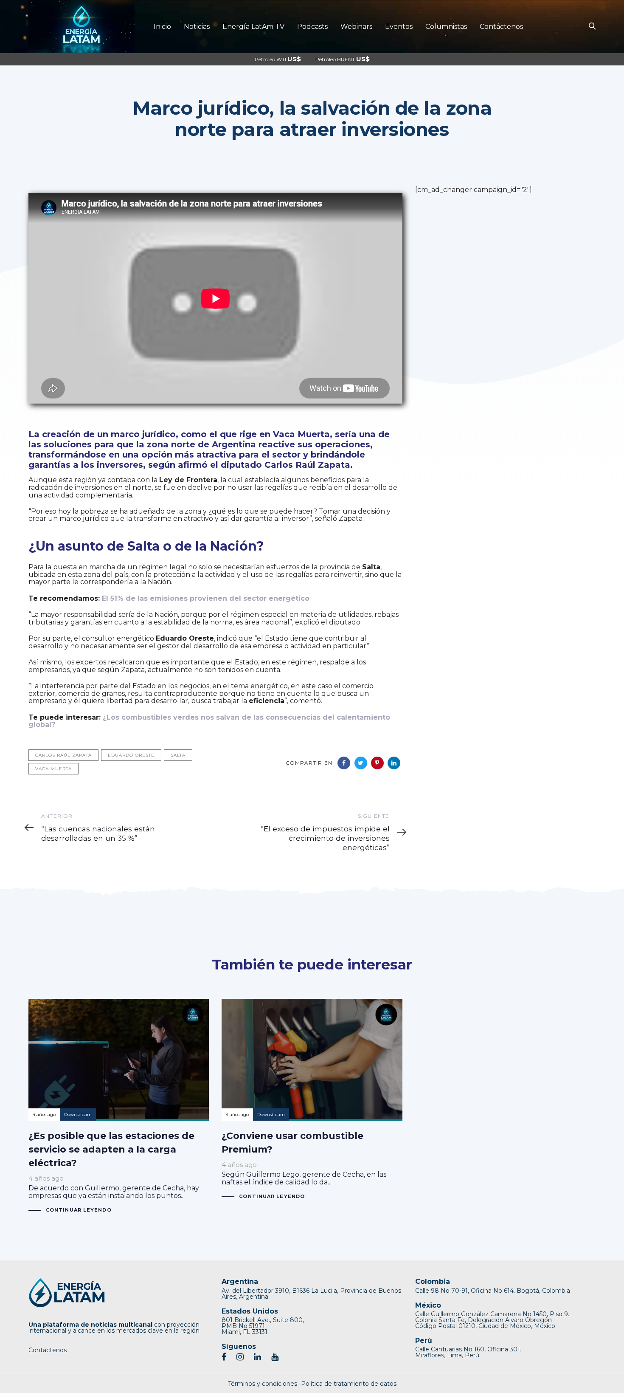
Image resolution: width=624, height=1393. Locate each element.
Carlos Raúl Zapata (63, 755)
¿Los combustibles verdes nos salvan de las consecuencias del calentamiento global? (209, 721)
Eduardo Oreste (131, 755)
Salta (178, 755)
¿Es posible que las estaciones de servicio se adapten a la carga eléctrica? (118, 1106)
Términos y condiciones (262, 1383)
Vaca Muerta (53, 768)
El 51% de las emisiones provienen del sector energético (205, 598)
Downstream (78, 1114)
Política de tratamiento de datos (348, 1383)
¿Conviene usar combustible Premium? (312, 1100)
